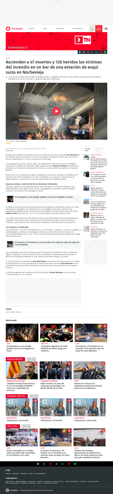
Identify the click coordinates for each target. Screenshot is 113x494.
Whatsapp (105, 52)
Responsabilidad (21, 481)
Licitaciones (83, 481)
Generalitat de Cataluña (16, 381)
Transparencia (31, 481)
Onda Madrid (59, 28)
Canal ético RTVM (93, 481)
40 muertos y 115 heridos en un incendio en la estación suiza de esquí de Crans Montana (10, 244)
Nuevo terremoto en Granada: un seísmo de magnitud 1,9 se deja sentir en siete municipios (86, 229)
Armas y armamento (97, 172)
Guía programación (40, 473)
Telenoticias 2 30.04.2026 (89, 407)
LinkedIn (97, 52)
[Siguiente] (33, 359)
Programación (78, 28)
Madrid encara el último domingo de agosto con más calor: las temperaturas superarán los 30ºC (86, 215)
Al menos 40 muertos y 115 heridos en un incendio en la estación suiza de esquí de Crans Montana (91, 333)
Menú (105, 28)
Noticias (31, 28)
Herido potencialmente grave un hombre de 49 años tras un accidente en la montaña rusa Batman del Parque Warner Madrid (86, 157)
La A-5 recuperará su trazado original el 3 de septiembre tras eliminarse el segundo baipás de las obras (86, 201)
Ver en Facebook (38, 464)
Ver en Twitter (44, 464)
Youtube (101, 52)
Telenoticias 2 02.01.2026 (22, 407)
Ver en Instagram (50, 464)
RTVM (8, 470)
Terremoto (94, 227)
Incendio (12, 312)
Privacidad (24, 483)
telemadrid (12, 490)
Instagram (88, 52)
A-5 (91, 199)
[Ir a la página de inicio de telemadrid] (14, 28)
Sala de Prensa (10, 481)
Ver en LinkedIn (62, 464)
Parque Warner (95, 155)
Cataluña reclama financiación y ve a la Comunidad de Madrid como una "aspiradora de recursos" (22, 370)
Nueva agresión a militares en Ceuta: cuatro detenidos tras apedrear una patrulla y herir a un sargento (86, 188)
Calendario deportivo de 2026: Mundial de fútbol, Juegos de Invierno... (56, 333)
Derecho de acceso (58, 481)
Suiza (8, 58)
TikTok (92, 52)
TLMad (45, 28)
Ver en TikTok (56, 464)
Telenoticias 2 (12, 418)
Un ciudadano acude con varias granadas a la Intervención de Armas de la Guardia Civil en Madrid (86, 174)
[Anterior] (29, 359)
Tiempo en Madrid (96, 213)
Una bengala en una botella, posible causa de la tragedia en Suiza (10, 199)
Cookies (39, 483)
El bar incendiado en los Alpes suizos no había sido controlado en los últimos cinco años (22, 437)
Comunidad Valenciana (49, 381)
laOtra (31, 473)
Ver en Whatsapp (75, 464)
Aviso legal (32, 483)
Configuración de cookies (50, 483)
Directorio (40, 481)
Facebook (80, 52)
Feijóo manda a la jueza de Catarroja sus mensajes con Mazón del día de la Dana (56, 370)
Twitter (84, 52)
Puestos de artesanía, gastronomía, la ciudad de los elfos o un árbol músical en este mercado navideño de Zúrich (89, 437)
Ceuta (92, 186)
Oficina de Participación (13, 483)
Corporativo (11, 478)
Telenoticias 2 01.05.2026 (56, 407)
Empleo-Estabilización (71, 481)
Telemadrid (15, 473)
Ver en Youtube (69, 464)
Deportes (44, 343)
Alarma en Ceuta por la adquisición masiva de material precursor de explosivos (89, 370)
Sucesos (18, 312)
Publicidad (48, 481)
